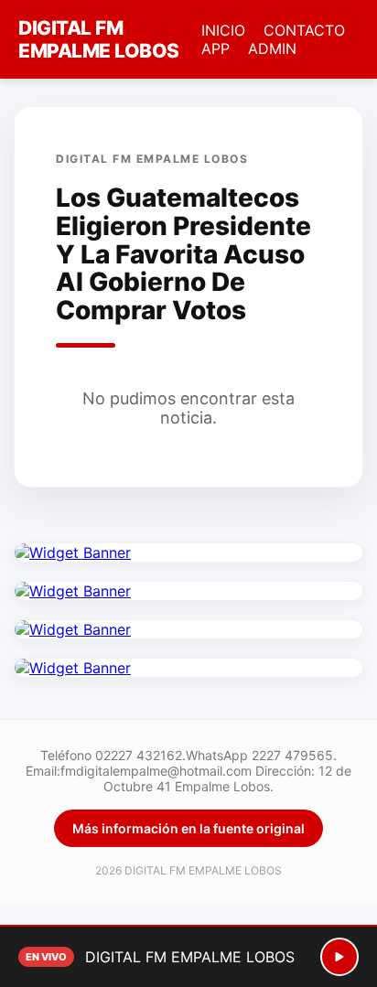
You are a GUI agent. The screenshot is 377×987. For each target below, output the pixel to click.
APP (215, 48)
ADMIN (272, 48)
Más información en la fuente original (188, 828)
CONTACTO (304, 30)
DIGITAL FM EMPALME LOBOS (98, 39)
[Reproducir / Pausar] (339, 957)
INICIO (223, 30)
